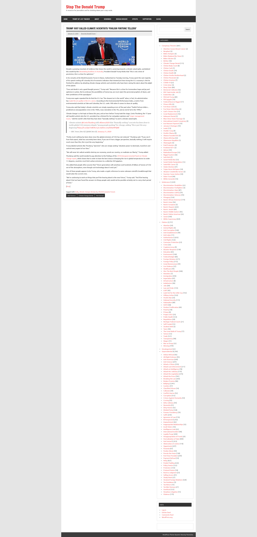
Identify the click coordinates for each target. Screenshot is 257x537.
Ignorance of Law (169, 417)
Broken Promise (169, 381)
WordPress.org (167, 517)
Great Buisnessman (170, 264)
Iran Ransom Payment (171, 123)
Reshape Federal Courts (172, 322)
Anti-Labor (167, 235)
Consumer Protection (171, 242)
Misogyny (166, 197)
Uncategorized (167, 349)
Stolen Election (168, 167)
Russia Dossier (121, 19)
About (97, 19)
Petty (165, 460)
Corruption (167, 395)
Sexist (165, 216)
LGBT (165, 290)
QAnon (165, 150)
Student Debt (168, 326)
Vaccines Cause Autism (171, 174)
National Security (169, 300)
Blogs (158, 19)
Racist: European (169, 204)
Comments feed (167, 515)
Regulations (167, 319)
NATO (165, 305)
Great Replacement (170, 114)
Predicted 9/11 (168, 147)
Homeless (166, 273)
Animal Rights (168, 228)
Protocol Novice (169, 470)
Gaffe (165, 415)
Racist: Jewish (168, 209)
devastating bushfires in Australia (91, 71)
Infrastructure (168, 281)
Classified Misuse (169, 388)
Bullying (166, 383)
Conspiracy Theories (169, 46)
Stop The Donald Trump (85, 7)
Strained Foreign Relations (172, 480)
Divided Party (168, 410)
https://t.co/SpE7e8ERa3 (87, 128)
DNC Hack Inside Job (170, 92)
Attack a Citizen (169, 364)
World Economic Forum (106, 192)
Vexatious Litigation (170, 492)
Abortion (166, 225)
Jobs (165, 286)
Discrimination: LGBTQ (171, 192)
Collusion (166, 391)
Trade (165, 336)
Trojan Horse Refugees (171, 169)
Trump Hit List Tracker (81, 19)
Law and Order (168, 288)
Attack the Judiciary (170, 371)
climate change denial (87, 192)
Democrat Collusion (170, 90)
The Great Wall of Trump (172, 331)
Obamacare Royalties (170, 140)
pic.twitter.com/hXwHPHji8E (108, 128)
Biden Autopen (168, 54)
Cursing (166, 400)
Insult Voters (167, 427)
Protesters (167, 468)
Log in (164, 510)
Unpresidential (167, 351)
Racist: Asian (167, 202)
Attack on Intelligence (171, 369)
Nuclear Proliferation (170, 307)
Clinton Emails (168, 70)
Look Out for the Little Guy (173, 293)
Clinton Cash (167, 68)
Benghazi (166, 51)
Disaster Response (170, 249)
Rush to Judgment (170, 472)
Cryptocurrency (168, 247)
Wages (165, 341)
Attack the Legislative (171, 374)
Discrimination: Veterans (172, 195)
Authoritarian (168, 237)
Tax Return (167, 485)
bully (77, 192)
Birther (165, 61)
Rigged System (168, 155)
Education (166, 252)
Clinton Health (168, 73)
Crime (165, 245)
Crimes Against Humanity (172, 398)
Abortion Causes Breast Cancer (174, 49)
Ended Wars (167, 94)
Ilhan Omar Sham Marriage (173, 119)
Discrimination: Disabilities (172, 185)
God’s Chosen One (170, 111)
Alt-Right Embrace (169, 357)
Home (66, 19)
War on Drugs (168, 343)
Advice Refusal (168, 355)
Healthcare (167, 269)
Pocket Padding (169, 463)
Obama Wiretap (169, 138)
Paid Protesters (168, 145)
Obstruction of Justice (171, 444)
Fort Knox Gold (168, 107)
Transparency (168, 338)
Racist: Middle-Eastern (171, 212)
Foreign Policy (168, 261)
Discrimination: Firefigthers (173, 188)
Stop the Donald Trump (88, 33)
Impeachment (168, 422)
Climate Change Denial (86, 195)
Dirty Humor (167, 407)
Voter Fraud (167, 176)
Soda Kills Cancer (169, 164)
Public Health (168, 317)
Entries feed (166, 512)
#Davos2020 (104, 122)
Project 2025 (168, 314)
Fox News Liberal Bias (171, 109)
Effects (135, 19)
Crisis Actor (167, 85)
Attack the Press (169, 376)
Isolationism (167, 283)
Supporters (147, 19)
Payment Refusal (169, 458)
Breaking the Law (169, 379)
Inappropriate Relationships (173, 424)
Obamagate (167, 143)
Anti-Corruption (169, 230)
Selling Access (168, 475)
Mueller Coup (168, 131)
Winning (166, 346)
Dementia (166, 405)
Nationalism (167, 302)
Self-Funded (167, 324)
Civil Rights (167, 240)
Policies (164, 222)
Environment (168, 254)
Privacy (166, 312)
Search (188, 29)
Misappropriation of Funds (172, 436)
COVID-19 (167, 82)
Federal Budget (168, 257)
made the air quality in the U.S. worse (82, 101)
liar (97, 192)
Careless (166, 386)
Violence (166, 494)
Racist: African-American (172, 200)
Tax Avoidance (168, 482)
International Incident (171, 432)
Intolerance (166, 182)
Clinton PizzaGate (169, 78)
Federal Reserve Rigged (172, 102)
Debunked (107, 19)
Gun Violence (168, 266)
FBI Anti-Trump (168, 97)
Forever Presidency (170, 412)
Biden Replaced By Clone (172, 56)
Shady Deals (167, 477)
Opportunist (167, 446)
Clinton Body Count (170, 66)
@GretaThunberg (88, 122)
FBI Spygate (167, 99)
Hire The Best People (170, 271)
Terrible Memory (169, 487)
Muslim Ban (167, 298)
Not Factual (100, 195)
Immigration (167, 276)
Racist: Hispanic (168, 207)
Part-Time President (170, 456)
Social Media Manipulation (172, 162)
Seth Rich (166, 157)
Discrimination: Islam (170, 190)
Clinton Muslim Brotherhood (173, 75)
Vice (68, 186)
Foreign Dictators (169, 259)
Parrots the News (169, 453)
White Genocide (169, 179)
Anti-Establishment (170, 233)
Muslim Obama (168, 133)
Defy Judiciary (168, 403)
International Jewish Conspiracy (174, 121)
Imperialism (167, 278)
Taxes (165, 329)
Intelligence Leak (169, 429)
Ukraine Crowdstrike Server (173, 172)
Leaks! (165, 128)
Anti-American (168, 359)
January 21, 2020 (104, 131)
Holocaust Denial (169, 116)
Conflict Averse (168, 393)
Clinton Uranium (169, 80)
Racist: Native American (171, 214)
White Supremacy (169, 219)
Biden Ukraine (168, 58)
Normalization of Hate (171, 439)
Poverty (166, 310)
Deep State (167, 87)
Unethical (166, 489)
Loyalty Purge (168, 434)
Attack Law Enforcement (172, 367)
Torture (166, 334)
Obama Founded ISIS (170, 135)
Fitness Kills (167, 104)
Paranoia (166, 448)
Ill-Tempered (167, 420)
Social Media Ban (169, 160)
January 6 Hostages (170, 126)
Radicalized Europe (170, 152)
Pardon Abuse (168, 451)
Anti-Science (72, 195)
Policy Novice (168, 465)
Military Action (168, 295)
